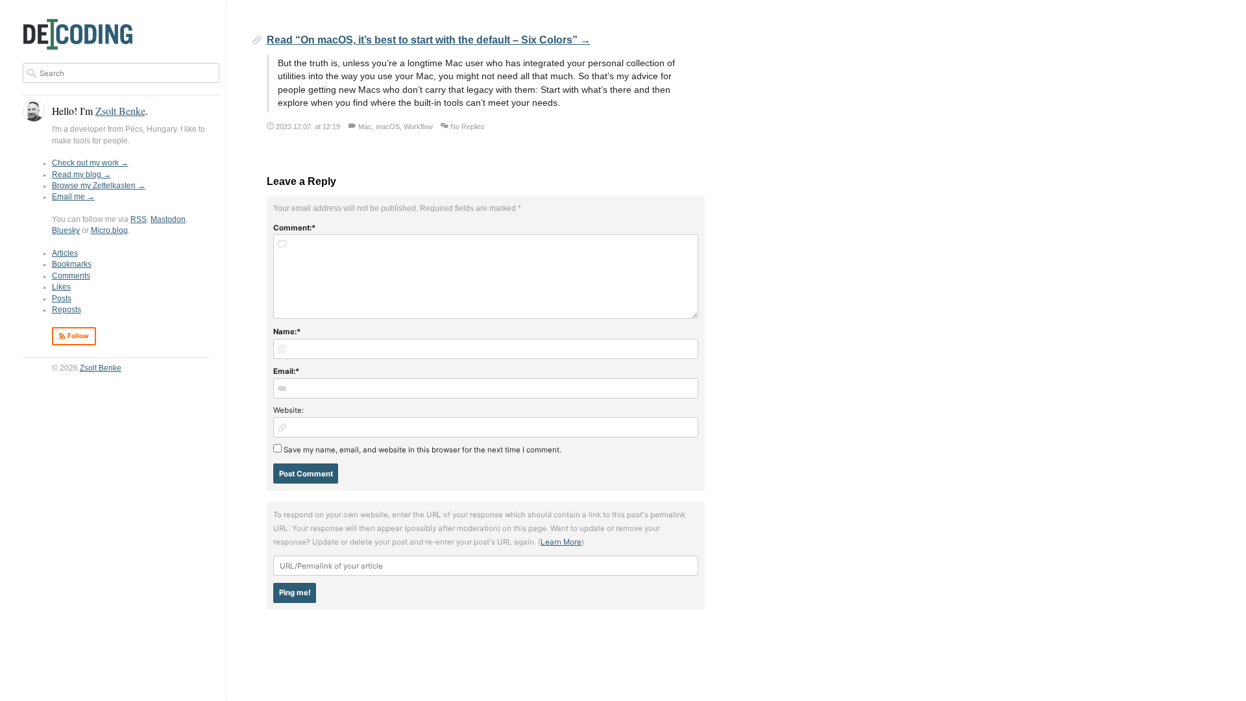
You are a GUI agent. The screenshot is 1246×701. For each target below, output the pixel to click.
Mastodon (168, 219)
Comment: (292, 227)
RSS (138, 219)
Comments (71, 276)
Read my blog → (81, 174)
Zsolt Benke (100, 368)
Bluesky (66, 230)
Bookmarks (72, 264)
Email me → (73, 197)
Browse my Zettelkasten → (98, 186)
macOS (388, 126)
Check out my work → (90, 163)
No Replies (467, 126)
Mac (365, 126)
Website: (288, 410)
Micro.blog (109, 230)
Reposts (66, 310)
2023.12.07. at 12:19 (308, 126)
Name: (285, 331)
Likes (61, 287)
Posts (61, 298)
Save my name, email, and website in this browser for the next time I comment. (422, 449)
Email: (284, 371)
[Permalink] (257, 41)
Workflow (418, 126)
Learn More (561, 542)
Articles (65, 253)
